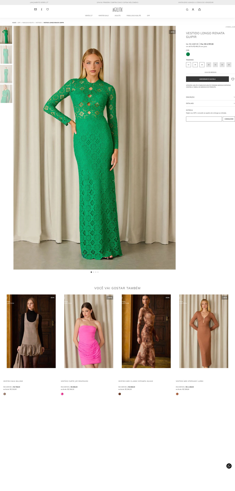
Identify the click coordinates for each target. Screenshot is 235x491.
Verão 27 (88, 15)
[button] (188, 64)
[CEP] (210, 115)
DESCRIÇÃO (190, 97)
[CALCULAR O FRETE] (229, 119)
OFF (148, 15)
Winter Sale (104, 15)
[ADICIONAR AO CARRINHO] (207, 79)
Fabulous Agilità (134, 15)
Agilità (118, 15)
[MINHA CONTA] (195, 9)
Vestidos (39, 22)
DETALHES (190, 103)
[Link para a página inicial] (15, 22)
